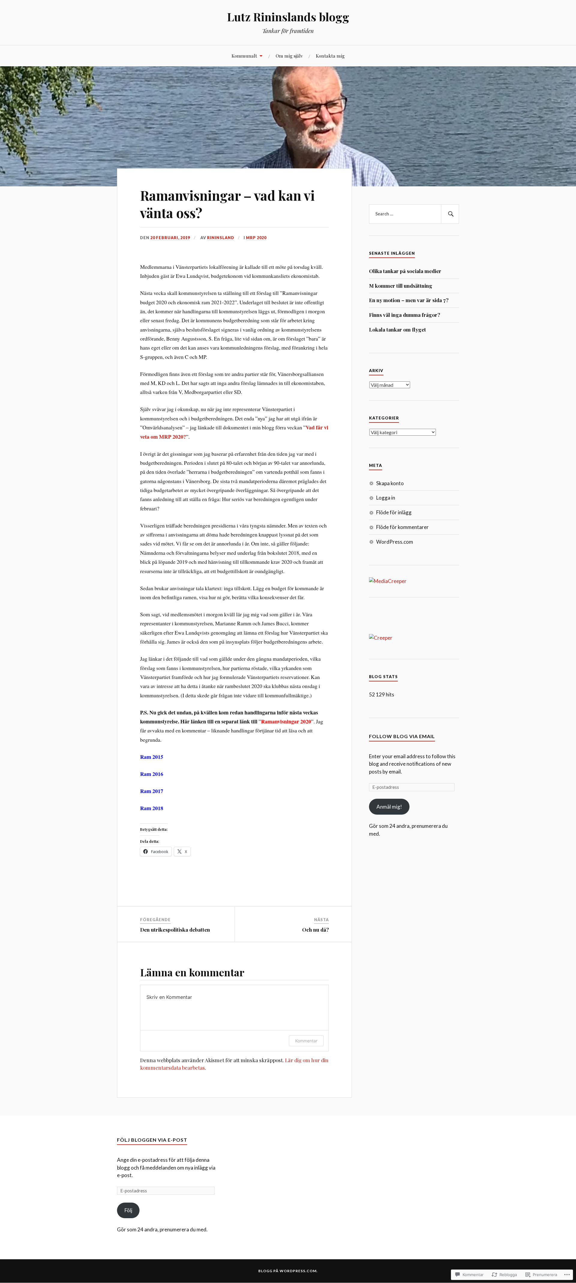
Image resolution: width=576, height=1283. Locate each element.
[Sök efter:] (414, 214)
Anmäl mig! (389, 807)
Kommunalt (244, 56)
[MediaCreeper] (387, 581)
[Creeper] (380, 638)
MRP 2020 (256, 237)
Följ (128, 1210)
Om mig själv (289, 56)
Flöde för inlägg (394, 512)
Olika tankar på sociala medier (405, 271)
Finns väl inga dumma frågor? (404, 314)
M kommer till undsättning (400, 285)
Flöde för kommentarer (402, 527)
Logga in (385, 497)
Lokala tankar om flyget (397, 329)
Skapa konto (390, 483)
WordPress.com (394, 542)
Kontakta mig (330, 56)
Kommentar (306, 1040)
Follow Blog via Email (402, 736)
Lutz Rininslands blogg (288, 16)
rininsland (220, 237)
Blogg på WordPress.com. (288, 1271)
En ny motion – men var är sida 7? (408, 300)
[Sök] (450, 214)
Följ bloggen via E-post (152, 1140)
